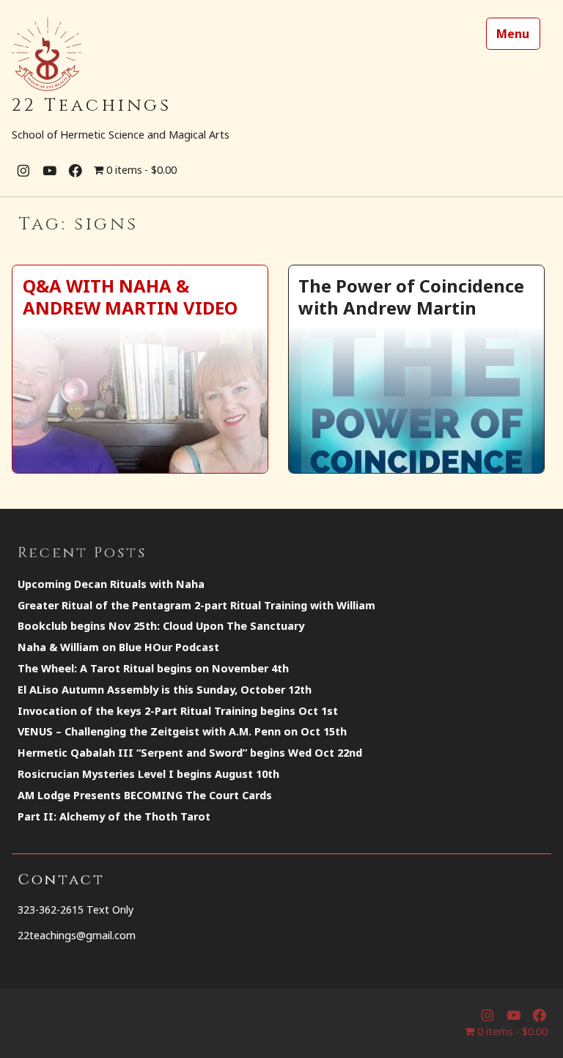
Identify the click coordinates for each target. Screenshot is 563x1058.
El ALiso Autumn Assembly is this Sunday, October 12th (165, 690)
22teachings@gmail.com (77, 935)
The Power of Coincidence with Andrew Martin (411, 296)
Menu (512, 34)
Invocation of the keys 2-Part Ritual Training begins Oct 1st (178, 711)
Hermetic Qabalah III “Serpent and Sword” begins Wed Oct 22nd (190, 753)
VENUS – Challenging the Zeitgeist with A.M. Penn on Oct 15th (182, 731)
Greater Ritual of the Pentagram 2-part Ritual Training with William (196, 605)
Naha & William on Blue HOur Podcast (118, 647)
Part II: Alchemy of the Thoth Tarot (114, 816)
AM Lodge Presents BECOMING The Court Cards (145, 795)
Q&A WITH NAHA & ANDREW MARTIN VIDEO (130, 296)
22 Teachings (92, 106)
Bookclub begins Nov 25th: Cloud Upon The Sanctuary (161, 626)
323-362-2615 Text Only (75, 909)
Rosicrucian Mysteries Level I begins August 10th (148, 774)
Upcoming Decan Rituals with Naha (111, 584)
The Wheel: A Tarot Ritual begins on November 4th (153, 668)
